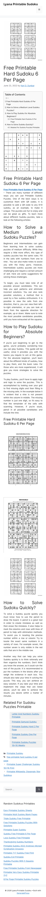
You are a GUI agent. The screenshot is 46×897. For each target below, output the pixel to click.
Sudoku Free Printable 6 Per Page (20, 834)
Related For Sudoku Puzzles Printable (25, 127)
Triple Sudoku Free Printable (17, 818)
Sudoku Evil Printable (14, 857)
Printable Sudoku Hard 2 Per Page (25, 728)
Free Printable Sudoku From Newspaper (23, 868)
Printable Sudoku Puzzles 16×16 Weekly (24, 744)
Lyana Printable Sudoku (21, 4)
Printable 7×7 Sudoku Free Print (19, 853)
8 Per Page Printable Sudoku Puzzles (21, 879)
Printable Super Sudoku (15, 830)
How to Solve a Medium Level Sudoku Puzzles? (23, 108)
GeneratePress (23, 893)
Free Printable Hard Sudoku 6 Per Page (21, 103)
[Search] (39, 789)
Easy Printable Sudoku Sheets (18, 810)
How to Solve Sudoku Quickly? (20, 124)
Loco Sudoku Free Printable (17, 838)
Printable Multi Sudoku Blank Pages (20, 814)
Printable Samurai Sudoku (24, 722)
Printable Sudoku (15, 753)
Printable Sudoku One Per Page (24, 736)
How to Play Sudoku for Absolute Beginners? (21, 114)
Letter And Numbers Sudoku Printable (25, 715)
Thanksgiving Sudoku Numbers (18, 842)
